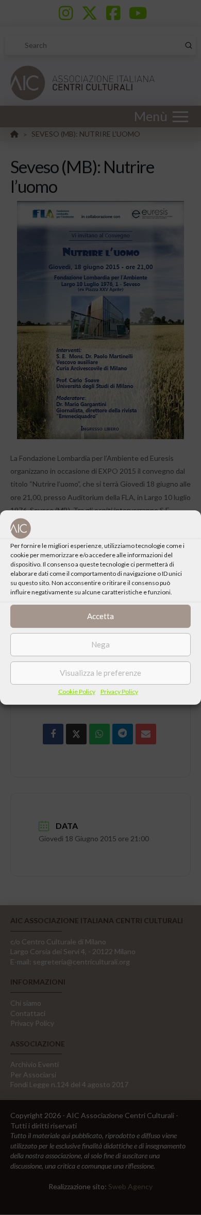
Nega (100, 644)
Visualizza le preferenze (100, 672)
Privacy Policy (119, 691)
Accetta (100, 616)
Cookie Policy (76, 691)
